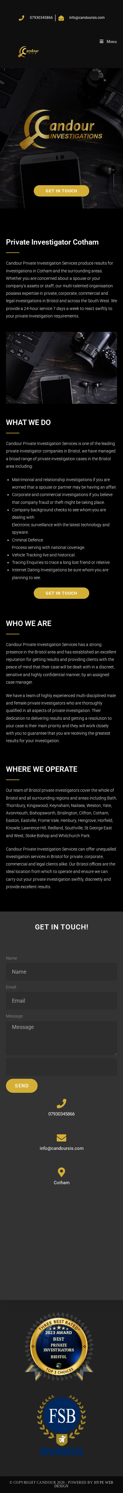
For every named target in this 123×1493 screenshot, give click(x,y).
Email (11, 987)
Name (11, 958)
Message (14, 1016)
